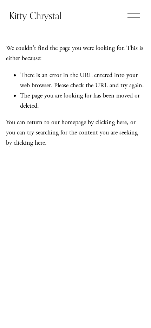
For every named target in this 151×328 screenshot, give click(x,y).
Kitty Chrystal (35, 15)
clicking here (111, 122)
